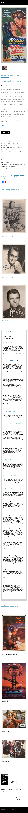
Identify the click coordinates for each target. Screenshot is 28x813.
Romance (22, 176)
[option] (14, 35)
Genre (17, 791)
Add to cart (6, 132)
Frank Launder (11, 176)
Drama (6, 176)
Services (10, 789)
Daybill (19, 175)
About (10, 787)
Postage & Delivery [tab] (7, 336)
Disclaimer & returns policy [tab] (9, 338)
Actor (17, 794)
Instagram (3, 791)
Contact (10, 792)
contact (11, 360)
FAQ (9, 791)
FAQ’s (19, 353)
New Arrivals (18, 789)
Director (17, 796)
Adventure (16, 175)
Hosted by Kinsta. (24, 811)
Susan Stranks (4, 178)
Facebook (3, 789)
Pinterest (3, 792)
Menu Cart (18, 800)
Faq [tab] (3, 333)
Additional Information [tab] (8, 331)
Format (17, 792)
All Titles (17, 787)
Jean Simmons (17, 176)
